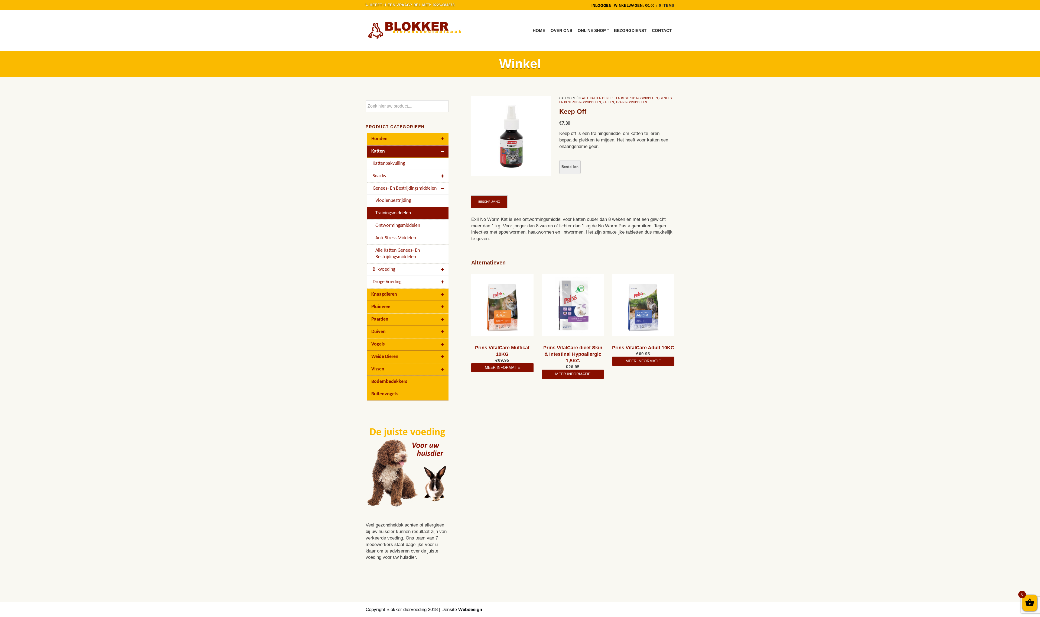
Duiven (378, 331)
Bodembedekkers (389, 381)
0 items (666, 6)
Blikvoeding (384, 269)
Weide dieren (384, 356)
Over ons (561, 30)
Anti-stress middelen (395, 238)
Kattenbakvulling (389, 163)
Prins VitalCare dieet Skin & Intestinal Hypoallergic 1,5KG (572, 354)
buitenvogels (384, 394)
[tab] (489, 201)
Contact (662, 30)
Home (539, 30)
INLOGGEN (602, 6)
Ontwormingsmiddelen (397, 225)
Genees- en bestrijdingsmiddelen (405, 188)
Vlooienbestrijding (393, 200)
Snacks (379, 176)
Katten (608, 102)
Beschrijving (489, 201)
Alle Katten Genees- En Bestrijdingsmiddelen (620, 98)
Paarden (379, 319)
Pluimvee (380, 306)
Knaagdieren (384, 294)
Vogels (378, 344)
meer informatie (502, 367)
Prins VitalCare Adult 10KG (643, 347)
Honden (379, 138)
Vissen (377, 369)
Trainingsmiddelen (631, 102)
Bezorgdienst (630, 30)
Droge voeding (387, 282)
